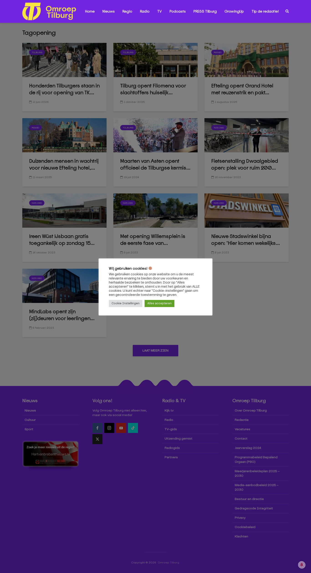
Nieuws (108, 11)
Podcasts (178, 11)
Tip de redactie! (265, 11)
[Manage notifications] (301, 564)
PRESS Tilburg (205, 11)
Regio (127, 11)
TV (159, 11)
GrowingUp (234, 11)
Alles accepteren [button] (159, 303)
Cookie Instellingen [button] (126, 303)
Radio (145, 11)
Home (90, 11)
